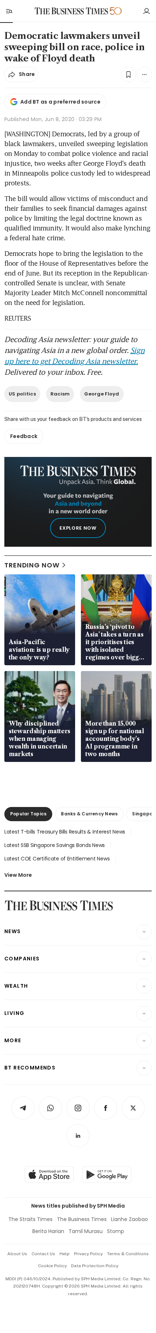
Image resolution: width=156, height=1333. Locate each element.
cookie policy (52, 1265)
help (64, 1253)
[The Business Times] (71, 11)
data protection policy (94, 1265)
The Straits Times (30, 1219)
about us (17, 1253)
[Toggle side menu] (9, 11)
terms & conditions (128, 1253)
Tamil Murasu (86, 1231)
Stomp (115, 1231)
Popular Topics (28, 814)
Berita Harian (48, 1231)
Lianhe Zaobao (129, 1219)
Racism (60, 393)
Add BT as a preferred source (60, 101)
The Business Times (82, 1219)
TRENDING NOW (31, 565)
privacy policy (88, 1253)
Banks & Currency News (89, 814)
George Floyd (101, 393)
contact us (43, 1253)
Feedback (23, 436)
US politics (22, 393)
